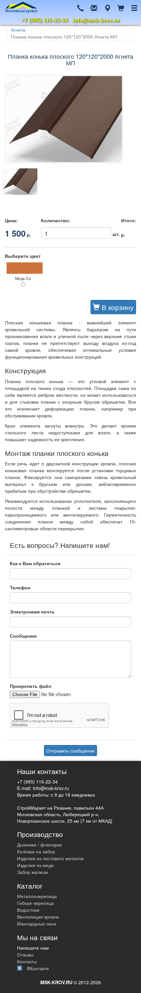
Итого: (128, 220)
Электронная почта (32, 611)
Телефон (20, 587)
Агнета (18, 29)
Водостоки (28, 910)
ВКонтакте (38, 968)
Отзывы (25, 954)
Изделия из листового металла (50, 858)
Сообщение (23, 635)
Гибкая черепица (35, 903)
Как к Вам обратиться (35, 563)
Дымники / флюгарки (39, 844)
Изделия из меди (35, 865)
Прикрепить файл (30, 686)
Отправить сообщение (70, 750)
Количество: (55, 220)
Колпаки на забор (36, 851)
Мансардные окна (36, 923)
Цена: (11, 220)
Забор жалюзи (32, 872)
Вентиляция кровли (38, 916)
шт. (76, 232)
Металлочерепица (37, 896)
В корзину (117, 307)
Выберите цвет (23, 256)
